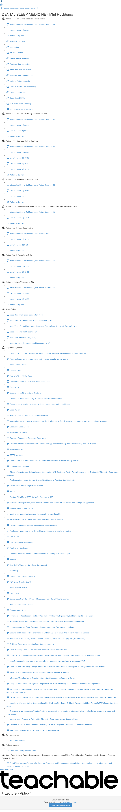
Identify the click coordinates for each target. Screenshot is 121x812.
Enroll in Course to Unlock (60, 805)
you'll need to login (70, 802)
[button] (1, 2)
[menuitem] (1, 5)
